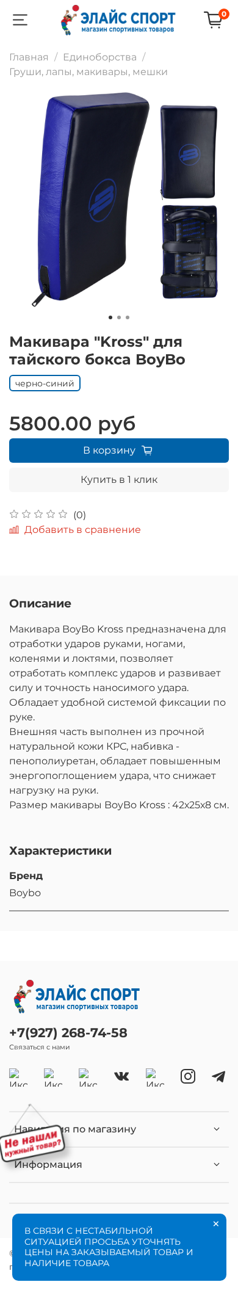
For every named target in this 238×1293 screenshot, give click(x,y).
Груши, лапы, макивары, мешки (88, 72)
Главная (29, 57)
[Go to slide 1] (110, 317)
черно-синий (44, 383)
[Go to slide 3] (127, 317)
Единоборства (100, 57)
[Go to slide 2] (119, 317)
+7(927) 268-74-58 (68, 1032)
